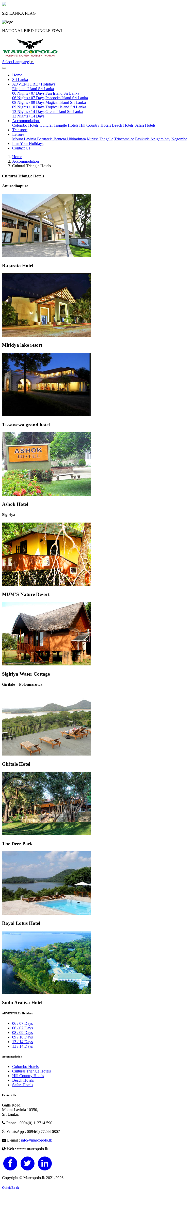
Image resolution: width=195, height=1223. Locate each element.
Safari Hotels (145, 125)
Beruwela (45, 139)
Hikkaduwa (76, 139)
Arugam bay (160, 139)
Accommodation (25, 161)
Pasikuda (142, 139)
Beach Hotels (123, 125)
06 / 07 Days (22, 1023)
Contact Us (21, 148)
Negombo (179, 139)
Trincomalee (124, 139)
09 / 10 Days (22, 1037)
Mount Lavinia (24, 139)
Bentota (60, 139)
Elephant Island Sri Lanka (33, 91)
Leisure (18, 134)
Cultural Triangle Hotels (59, 125)
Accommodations (26, 121)
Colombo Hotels (26, 125)
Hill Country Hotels (95, 125)
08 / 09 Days (22, 1032)
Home (17, 75)
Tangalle (106, 139)
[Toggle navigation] (4, 68)
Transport (19, 130)
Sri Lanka (20, 79)
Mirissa (93, 139)
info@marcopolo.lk (36, 1140)
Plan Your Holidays (27, 143)
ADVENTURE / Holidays (33, 84)
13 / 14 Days (22, 1042)
